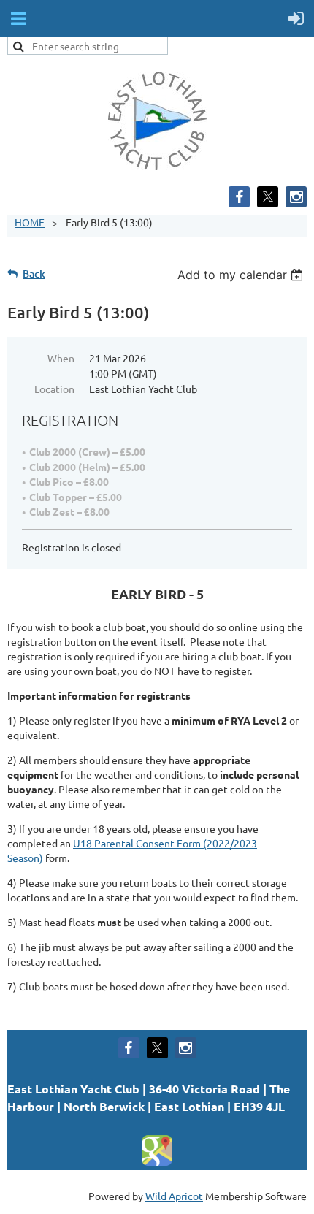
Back (34, 273)
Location (54, 388)
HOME (30, 222)
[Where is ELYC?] (157, 1162)
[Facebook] (239, 196)
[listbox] (242, 274)
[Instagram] (296, 196)
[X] (267, 196)
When (60, 357)
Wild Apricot (174, 1195)
